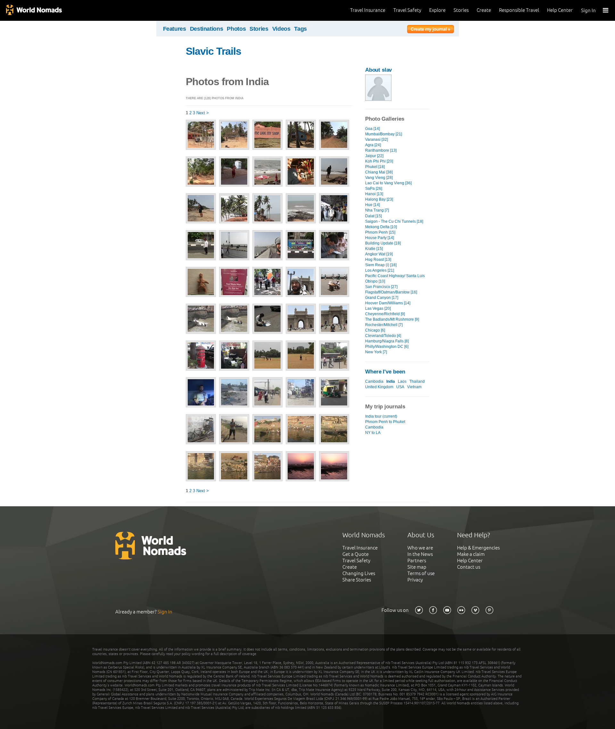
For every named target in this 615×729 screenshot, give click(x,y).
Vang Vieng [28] (379, 177)
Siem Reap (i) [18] (381, 265)
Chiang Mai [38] (379, 172)
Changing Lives (358, 573)
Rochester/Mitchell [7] (384, 325)
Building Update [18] (383, 243)
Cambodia (374, 381)
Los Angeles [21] (379, 270)
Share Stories (356, 579)
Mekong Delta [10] (381, 227)
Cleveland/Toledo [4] (383, 335)
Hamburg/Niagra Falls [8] (387, 341)
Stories (461, 10)
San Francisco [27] (381, 286)
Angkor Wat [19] (379, 254)
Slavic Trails (214, 51)
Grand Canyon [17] (381, 297)
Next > (202, 112)
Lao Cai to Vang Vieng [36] (388, 183)
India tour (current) (381, 416)
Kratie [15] (374, 248)
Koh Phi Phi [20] (379, 161)
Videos (281, 29)
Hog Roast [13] (378, 259)
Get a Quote (355, 554)
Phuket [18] (375, 166)
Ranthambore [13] (381, 150)
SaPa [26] (373, 188)
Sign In (588, 10)
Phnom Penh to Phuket (385, 422)
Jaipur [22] (374, 156)
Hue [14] (372, 205)
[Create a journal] (430, 30)
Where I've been (385, 372)
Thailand (417, 381)
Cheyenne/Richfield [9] (385, 314)
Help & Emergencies (478, 547)
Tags (300, 29)
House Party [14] (379, 238)
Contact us (468, 567)
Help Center (560, 10)
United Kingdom (379, 387)
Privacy (415, 579)
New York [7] (376, 352)
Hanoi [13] (374, 194)
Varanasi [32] (376, 139)
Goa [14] (372, 128)
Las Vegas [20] (378, 308)
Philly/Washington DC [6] (386, 346)
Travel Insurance (367, 10)
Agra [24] (373, 145)
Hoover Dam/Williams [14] (387, 303)
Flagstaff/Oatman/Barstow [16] (391, 292)
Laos (402, 381)
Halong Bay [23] (379, 199)
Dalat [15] (373, 216)
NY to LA (373, 432)
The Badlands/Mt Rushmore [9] (392, 319)
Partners (416, 560)
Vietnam (414, 387)
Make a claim (471, 554)
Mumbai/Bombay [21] (383, 134)
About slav (378, 70)
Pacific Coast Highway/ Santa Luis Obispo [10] (395, 279)
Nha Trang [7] (377, 210)
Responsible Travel (519, 10)
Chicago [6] (375, 330)
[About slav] (378, 99)
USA (400, 387)
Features (174, 29)
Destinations (206, 29)
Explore (437, 10)
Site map (416, 567)
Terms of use (421, 573)
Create (484, 10)
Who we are (420, 547)
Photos (236, 29)
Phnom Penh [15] (380, 232)
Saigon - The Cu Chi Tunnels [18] (394, 221)
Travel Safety (407, 10)
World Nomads (33, 10)
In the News (420, 554)
